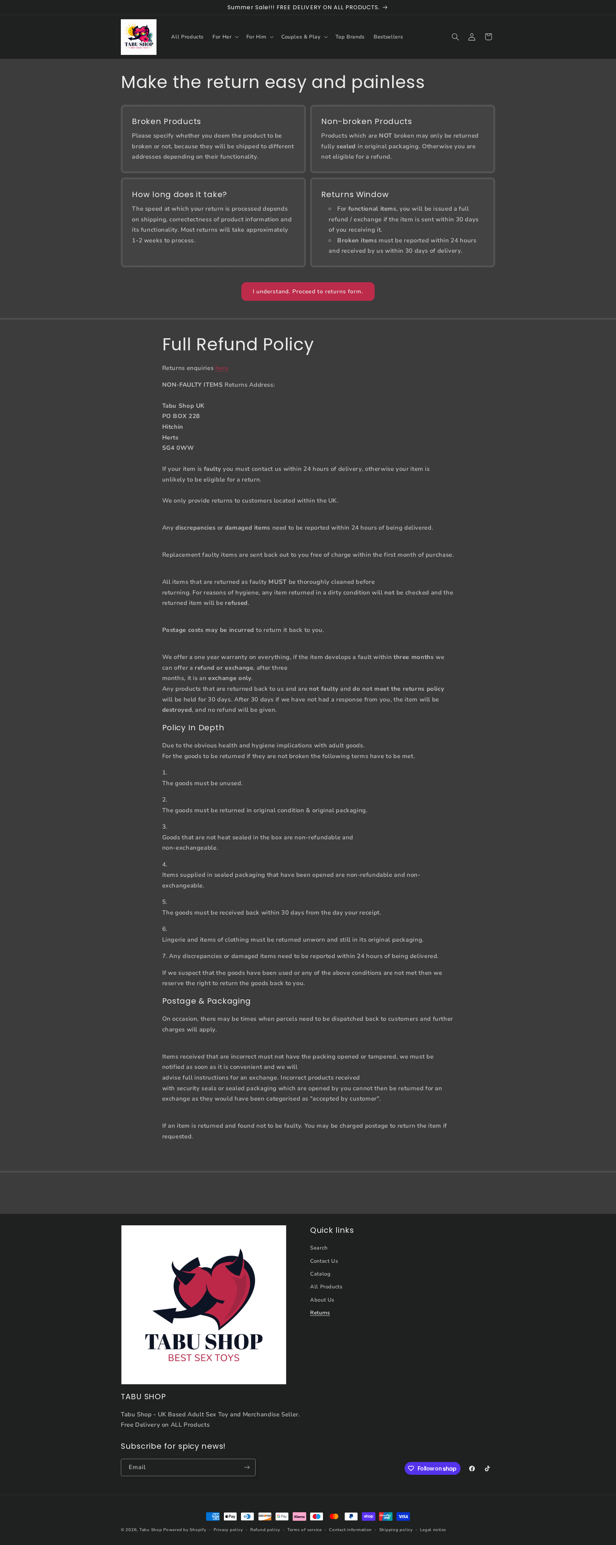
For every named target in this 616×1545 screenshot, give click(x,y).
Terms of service (304, 1530)
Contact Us (324, 1261)
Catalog (320, 1273)
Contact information (350, 1530)
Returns (320, 1312)
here (222, 368)
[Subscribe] (247, 1467)
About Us (322, 1299)
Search (319, 1247)
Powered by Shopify (184, 1530)
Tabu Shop (150, 1530)
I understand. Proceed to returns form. (308, 291)
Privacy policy (228, 1530)
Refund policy (265, 1530)
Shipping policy (396, 1530)
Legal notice (433, 1530)
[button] (225, 37)
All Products (326, 1286)
